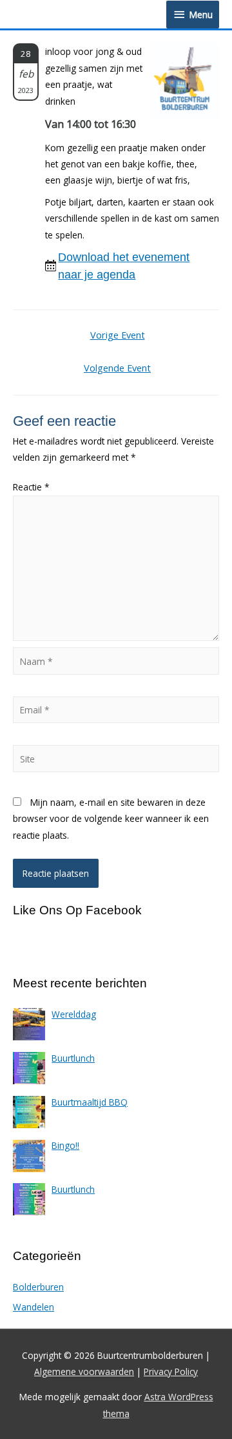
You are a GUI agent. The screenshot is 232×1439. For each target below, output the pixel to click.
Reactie (31, 487)
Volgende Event (117, 367)
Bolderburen (38, 1287)
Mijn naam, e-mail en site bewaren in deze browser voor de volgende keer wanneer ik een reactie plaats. (111, 818)
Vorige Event (117, 334)
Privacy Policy (171, 1371)
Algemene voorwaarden (84, 1371)
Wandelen (33, 1307)
